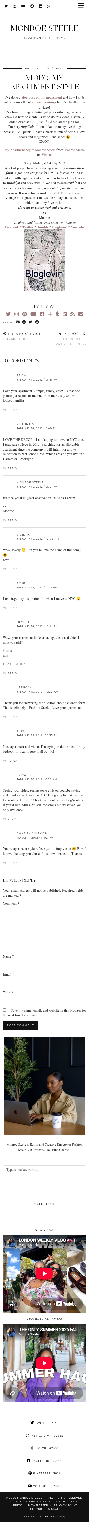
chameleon (22, 336)
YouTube (46, 1486)
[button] (82, 6)
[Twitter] (6, 6)
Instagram (46, 1435)
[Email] (80, 314)
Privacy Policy (66, 1505)
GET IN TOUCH (67, 1501)
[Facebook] (32, 6)
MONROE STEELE (44, 28)
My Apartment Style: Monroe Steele (29, 149)
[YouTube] (23, 6)
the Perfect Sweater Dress (70, 339)
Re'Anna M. (26, 424)
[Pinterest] (24, 314)
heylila (23, 622)
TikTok (46, 1448)
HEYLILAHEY (14, 663)
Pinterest (46, 1473)
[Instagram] (14, 6)
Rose (21, 583)
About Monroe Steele (32, 1501)
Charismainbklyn (32, 833)
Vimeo (46, 154)
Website (8, 992)
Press (17, 1505)
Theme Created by (44, 1516)
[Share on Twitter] (30, 322)
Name (8, 956)
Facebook (46, 1461)
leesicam (25, 687)
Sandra (23, 534)
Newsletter (38, 1505)
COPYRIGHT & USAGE (45, 1509)
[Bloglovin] (50, 314)
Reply (12, 410)
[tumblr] (57, 314)
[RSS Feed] (48, 6)
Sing (20, 731)
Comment (11, 903)
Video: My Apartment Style (44, 82)
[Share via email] (18, 322)
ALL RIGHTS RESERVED (65, 1497)
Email (8, 974)
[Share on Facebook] (24, 322)
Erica (21, 375)
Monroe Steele (74, 149)
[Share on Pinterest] (37, 322)
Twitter (46, 1423)
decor (59, 68)
